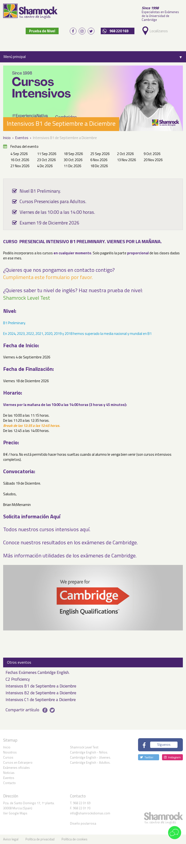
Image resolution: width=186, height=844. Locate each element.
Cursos (8, 757)
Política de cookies (74, 839)
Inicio (6, 747)
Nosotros (10, 752)
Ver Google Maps (15, 813)
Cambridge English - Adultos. (90, 762)
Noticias (9, 772)
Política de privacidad (39, 839)
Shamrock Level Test (84, 747)
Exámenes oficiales (16, 767)
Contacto (9, 782)
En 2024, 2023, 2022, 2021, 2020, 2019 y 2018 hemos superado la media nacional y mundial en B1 (77, 333)
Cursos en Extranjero (17, 762)
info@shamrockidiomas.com (90, 813)
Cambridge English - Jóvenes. (90, 757)
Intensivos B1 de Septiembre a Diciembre (41, 686)
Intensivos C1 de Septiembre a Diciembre (41, 700)
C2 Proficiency (18, 679)
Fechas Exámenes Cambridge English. (38, 672)
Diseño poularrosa (83, 823)
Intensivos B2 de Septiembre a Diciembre (41, 693)
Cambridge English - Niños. (89, 752)
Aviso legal (10, 839)
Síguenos (163, 744)
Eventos (8, 777)
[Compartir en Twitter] (52, 710)
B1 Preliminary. (14, 323)
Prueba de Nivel (42, 31)
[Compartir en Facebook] (44, 710)
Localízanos (157, 31)
